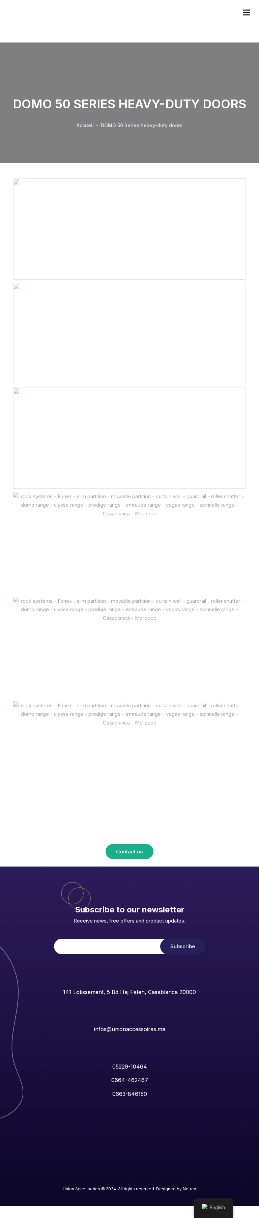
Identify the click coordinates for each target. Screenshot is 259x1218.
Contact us (129, 851)
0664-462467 (129, 1080)
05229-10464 (129, 1066)
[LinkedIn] (109, 1178)
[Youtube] (136, 1178)
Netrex (189, 1188)
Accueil (85, 125)
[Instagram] (123, 1178)
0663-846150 (129, 1093)
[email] (150, 1178)
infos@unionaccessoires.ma (129, 1029)
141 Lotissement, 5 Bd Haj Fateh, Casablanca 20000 (129, 992)
